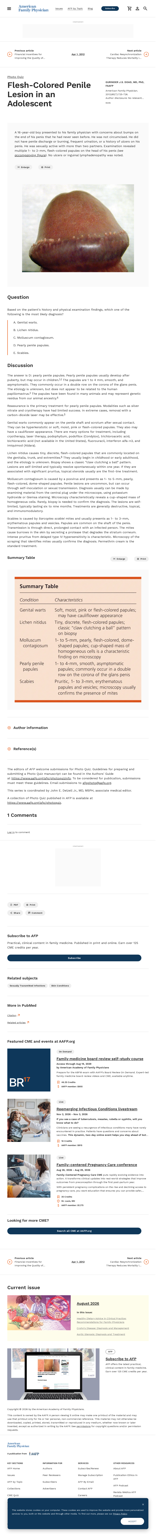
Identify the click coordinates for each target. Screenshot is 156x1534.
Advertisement (78, 22)
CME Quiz (13, 1495)
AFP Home (13, 1468)
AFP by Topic (75, 8)
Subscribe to (121, 1359)
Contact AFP (85, 1488)
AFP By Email (86, 1481)
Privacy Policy (120, 1514)
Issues (59, 8)
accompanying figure (30, 155)
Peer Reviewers (51, 1475)
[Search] (145, 8)
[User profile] (137, 8)
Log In (11, 832)
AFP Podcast (120, 1485)
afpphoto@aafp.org (97, 783)
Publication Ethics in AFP (125, 1477)
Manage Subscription (90, 1475)
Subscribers (50, 1481)
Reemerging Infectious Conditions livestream (97, 1109)
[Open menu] (9, 8)
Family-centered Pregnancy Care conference (97, 1165)
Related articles (16, 1022)
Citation (11, 1015)
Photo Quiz (15, 77)
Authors (47, 1468)
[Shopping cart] (129, 8)
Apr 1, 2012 (78, 54)
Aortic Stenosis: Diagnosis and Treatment (101, 1334)
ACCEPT (132, 1521)
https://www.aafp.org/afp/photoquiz (34, 802)
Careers (82, 1495)
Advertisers (49, 1488)
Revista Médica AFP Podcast (124, 1494)
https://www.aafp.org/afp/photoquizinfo (41, 778)
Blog (90, 8)
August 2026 (88, 1303)
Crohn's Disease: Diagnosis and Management (103, 1328)
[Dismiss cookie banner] (143, 1504)
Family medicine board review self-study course (100, 1059)
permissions (83, 1426)
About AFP (119, 1468)
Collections (13, 1488)
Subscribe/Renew (88, 1468)
